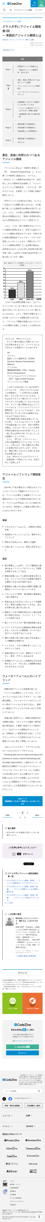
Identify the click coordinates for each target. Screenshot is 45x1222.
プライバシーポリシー (17, 1201)
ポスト (29, 864)
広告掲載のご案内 (33, 1105)
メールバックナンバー (23, 1040)
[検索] (4, 9)
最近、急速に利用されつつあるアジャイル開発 (28, 81)
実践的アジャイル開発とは (28, 66)
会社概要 (13, 1194)
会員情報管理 (14, 1188)
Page (8, 69)
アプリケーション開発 (23, 10)
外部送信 (13, 1205)
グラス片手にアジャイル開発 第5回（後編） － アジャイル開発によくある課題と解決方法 (23, 889)
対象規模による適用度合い (28, 131)
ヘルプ (12, 1181)
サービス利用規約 (15, 1198)
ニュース (6, 1115)
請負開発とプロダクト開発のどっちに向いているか (28, 103)
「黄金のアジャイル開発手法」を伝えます (27, 71)
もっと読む (9, 902)
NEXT (37, 815)
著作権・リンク (15, 1184)
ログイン (24, 1053)
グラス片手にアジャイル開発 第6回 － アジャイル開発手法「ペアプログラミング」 (23, 881)
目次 (22, 59)
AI (11, 10)
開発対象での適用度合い (27, 138)
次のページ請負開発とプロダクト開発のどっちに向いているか (22, 801)
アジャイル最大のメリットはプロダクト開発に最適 (29, 109)
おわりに (21, 142)
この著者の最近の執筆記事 (26, 956)
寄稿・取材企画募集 (12, 1105)
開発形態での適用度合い (27, 124)
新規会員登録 (23, 1047)
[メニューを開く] (3, 3)
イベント (6, 1126)
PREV (8, 815)
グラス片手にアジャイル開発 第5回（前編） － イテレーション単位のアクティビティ (23, 897)
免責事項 (13, 1191)
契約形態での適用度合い (27, 127)
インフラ (38, 10)
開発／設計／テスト (8, 50)
